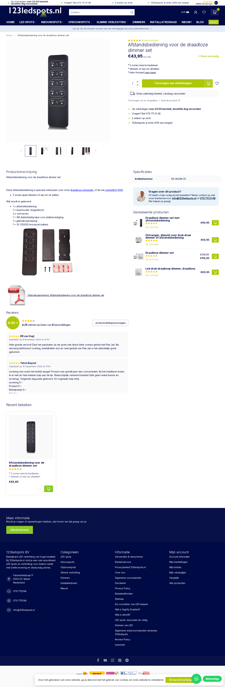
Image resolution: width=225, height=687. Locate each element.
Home (10, 22)
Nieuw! (187, 22)
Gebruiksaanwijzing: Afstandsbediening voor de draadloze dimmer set (65, 295)
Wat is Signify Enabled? (127, 609)
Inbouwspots (51, 22)
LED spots (26, 22)
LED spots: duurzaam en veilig (131, 620)
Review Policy (122, 639)
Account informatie (179, 556)
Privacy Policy (122, 588)
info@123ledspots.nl (184, 198)
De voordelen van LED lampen (131, 604)
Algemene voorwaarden (128, 577)
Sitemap (119, 598)
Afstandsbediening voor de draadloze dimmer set (43, 35)
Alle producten (177, 583)
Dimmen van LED (124, 625)
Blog (200, 22)
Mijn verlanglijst (177, 572)
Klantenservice (20, 529)
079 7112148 (20, 591)
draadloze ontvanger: (82, 190)
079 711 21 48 (207, 198)
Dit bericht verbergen (181, 679)
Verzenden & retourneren (129, 556)
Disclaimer (120, 583)
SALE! (213, 22)
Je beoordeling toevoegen (110, 322)
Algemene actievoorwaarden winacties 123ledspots (136, 632)
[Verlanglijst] (204, 12)
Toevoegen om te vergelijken (143, 100)
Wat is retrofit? (122, 614)
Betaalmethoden (124, 593)
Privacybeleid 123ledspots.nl (130, 567)
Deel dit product (169, 100)
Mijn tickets (175, 567)
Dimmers (139, 22)
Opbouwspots (79, 22)
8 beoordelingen (150, 40)
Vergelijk (174, 577)
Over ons (120, 572)
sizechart (120, 644)
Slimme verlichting (111, 22)
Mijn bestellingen (178, 562)
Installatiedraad (163, 22)
